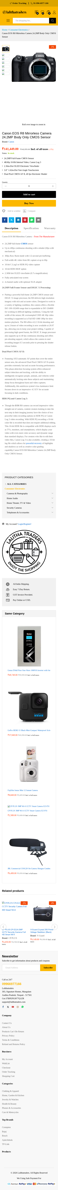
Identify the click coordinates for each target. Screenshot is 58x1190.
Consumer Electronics (15, 489)
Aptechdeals (7, 1140)
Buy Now (29, 203)
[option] (15, 925)
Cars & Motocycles (10, 1112)
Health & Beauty (9, 1104)
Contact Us (7, 1023)
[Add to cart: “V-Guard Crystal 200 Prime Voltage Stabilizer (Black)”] (36, 925)
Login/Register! (24, 524)
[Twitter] (8, 1007)
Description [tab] (11, 228)
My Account (7, 1059)
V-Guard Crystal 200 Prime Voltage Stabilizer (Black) (41, 930)
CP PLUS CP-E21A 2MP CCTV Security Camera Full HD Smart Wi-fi (14, 931)
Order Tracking (8, 1072)
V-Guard (40, 936)
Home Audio (12, 498)
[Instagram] (17, 1007)
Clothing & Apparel (10, 1091)
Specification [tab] (31, 228)
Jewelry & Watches (10, 1099)
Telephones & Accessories (18, 512)
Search (52, 20)
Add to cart (29, 194)
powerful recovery (34, 443)
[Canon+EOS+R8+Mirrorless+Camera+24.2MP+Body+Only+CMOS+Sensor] (11, 220)
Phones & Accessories (11, 1108)
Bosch (4, 1136)
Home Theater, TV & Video (19, 503)
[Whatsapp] (22, 1007)
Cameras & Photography (17, 493)
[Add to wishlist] (20, 925)
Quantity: (5, 182)
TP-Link (5, 1144)
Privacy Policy (8, 1036)
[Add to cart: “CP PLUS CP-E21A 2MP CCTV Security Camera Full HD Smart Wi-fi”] (8, 925)
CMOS (24, 243)
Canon (11, 142)
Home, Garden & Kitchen (13, 1095)
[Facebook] (3, 1007)
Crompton (6, 1127)
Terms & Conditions (10, 1040)
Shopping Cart (8, 1076)
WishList (6, 1063)
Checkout (6, 1068)
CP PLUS (12, 938)
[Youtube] (12, 1007)
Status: (4, 153)
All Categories (16, 484)
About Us (6, 1027)
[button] (29, 211)
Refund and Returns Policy (13, 1044)
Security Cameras (14, 508)
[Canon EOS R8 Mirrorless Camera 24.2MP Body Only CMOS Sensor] (4, 220)
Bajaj (4, 1131)
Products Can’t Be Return (13, 1031)
